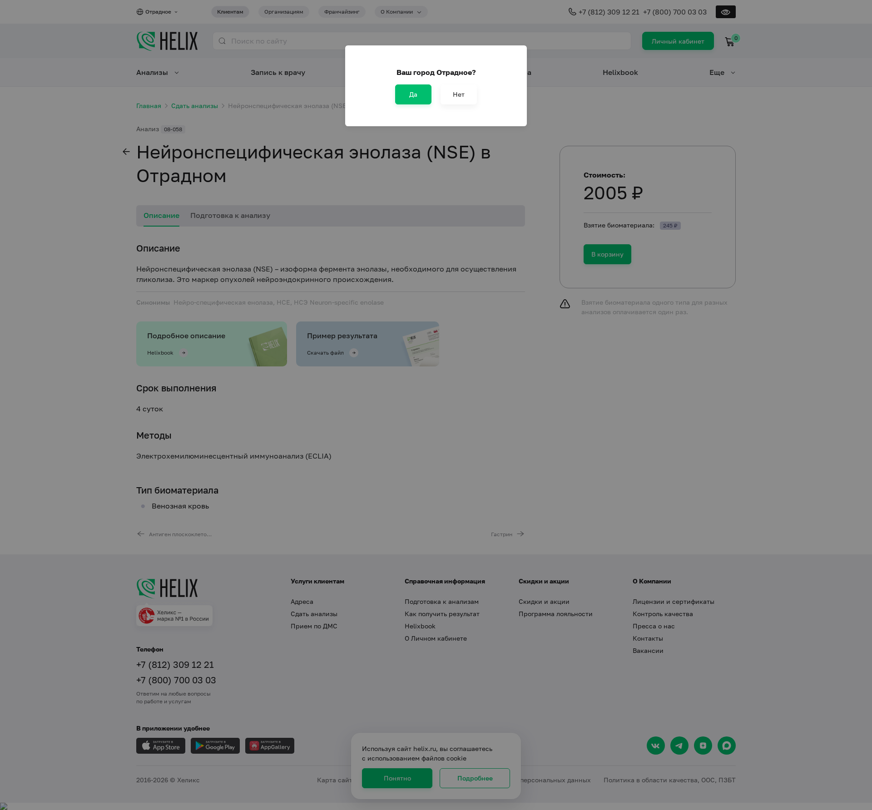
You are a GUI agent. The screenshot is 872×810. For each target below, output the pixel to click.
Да (413, 94)
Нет (459, 94)
